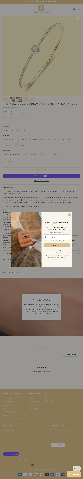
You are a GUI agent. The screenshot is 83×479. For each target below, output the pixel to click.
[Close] (69, 214)
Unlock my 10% (57, 245)
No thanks (57, 250)
